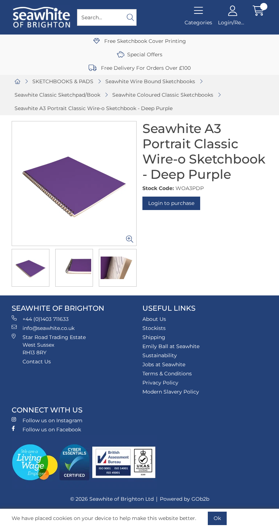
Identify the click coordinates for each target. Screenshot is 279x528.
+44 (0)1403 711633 (46, 319)
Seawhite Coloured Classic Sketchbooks (162, 95)
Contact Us (37, 361)
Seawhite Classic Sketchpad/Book (57, 95)
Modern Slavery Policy (170, 391)
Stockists (154, 328)
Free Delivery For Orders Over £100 (145, 68)
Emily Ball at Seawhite (170, 346)
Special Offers (144, 54)
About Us (154, 319)
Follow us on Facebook (52, 429)
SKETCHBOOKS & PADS (62, 81)
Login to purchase (171, 203)
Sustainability (159, 355)
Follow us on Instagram (52, 420)
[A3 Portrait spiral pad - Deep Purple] (74, 183)
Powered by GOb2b (184, 499)
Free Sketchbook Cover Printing (144, 41)
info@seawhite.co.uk (48, 328)
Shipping (153, 337)
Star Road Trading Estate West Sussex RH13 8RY (54, 345)
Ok (217, 518)
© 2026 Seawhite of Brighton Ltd (112, 499)
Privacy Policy (160, 382)
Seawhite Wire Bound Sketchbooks (150, 81)
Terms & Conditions (167, 373)
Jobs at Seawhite (163, 364)
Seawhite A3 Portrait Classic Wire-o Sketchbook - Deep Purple (94, 108)
